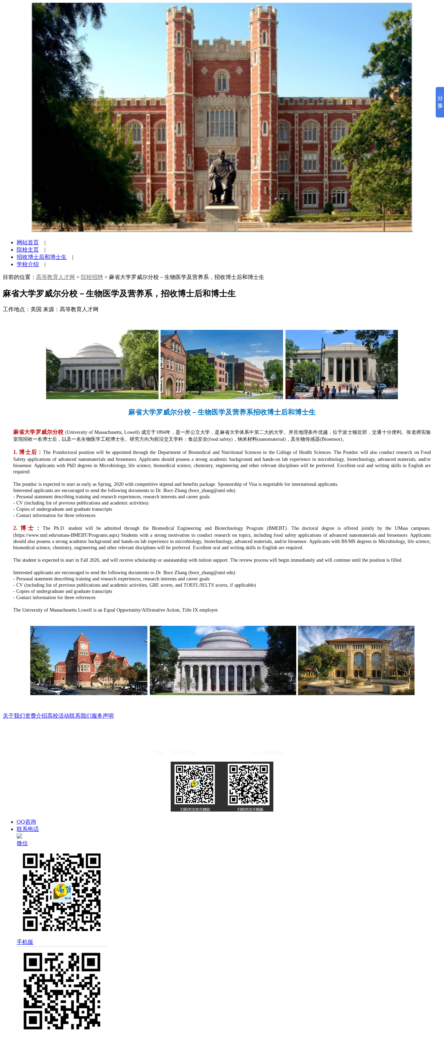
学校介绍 (28, 264)
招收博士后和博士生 (42, 257)
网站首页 (28, 242)
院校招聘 (92, 277)
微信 (22, 843)
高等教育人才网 (55, 277)
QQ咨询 (26, 822)
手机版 (25, 942)
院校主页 (28, 250)
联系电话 (28, 829)
